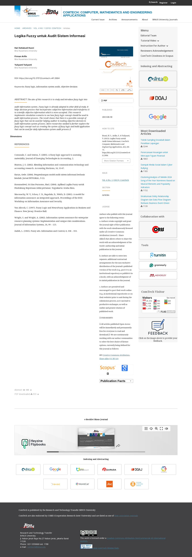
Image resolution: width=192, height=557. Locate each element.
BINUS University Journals (165, 19)
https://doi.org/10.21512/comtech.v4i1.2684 (39, 78)
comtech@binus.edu (36, 547)
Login (173, 2)
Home (17, 28)
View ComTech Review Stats (105, 548)
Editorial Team (148, 35)
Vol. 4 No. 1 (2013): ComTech (47, 28)
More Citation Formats (114, 161)
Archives (113, 19)
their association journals (126, 515)
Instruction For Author (153, 45)
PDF (105, 100)
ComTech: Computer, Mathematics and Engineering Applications (107, 14)
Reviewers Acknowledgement (157, 50)
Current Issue (97, 19)
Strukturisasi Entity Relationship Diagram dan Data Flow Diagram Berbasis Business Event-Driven (156, 199)
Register (164, 2)
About (145, 19)
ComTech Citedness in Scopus (157, 55)
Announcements (129, 19)
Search (154, 2)
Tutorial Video (149, 40)
